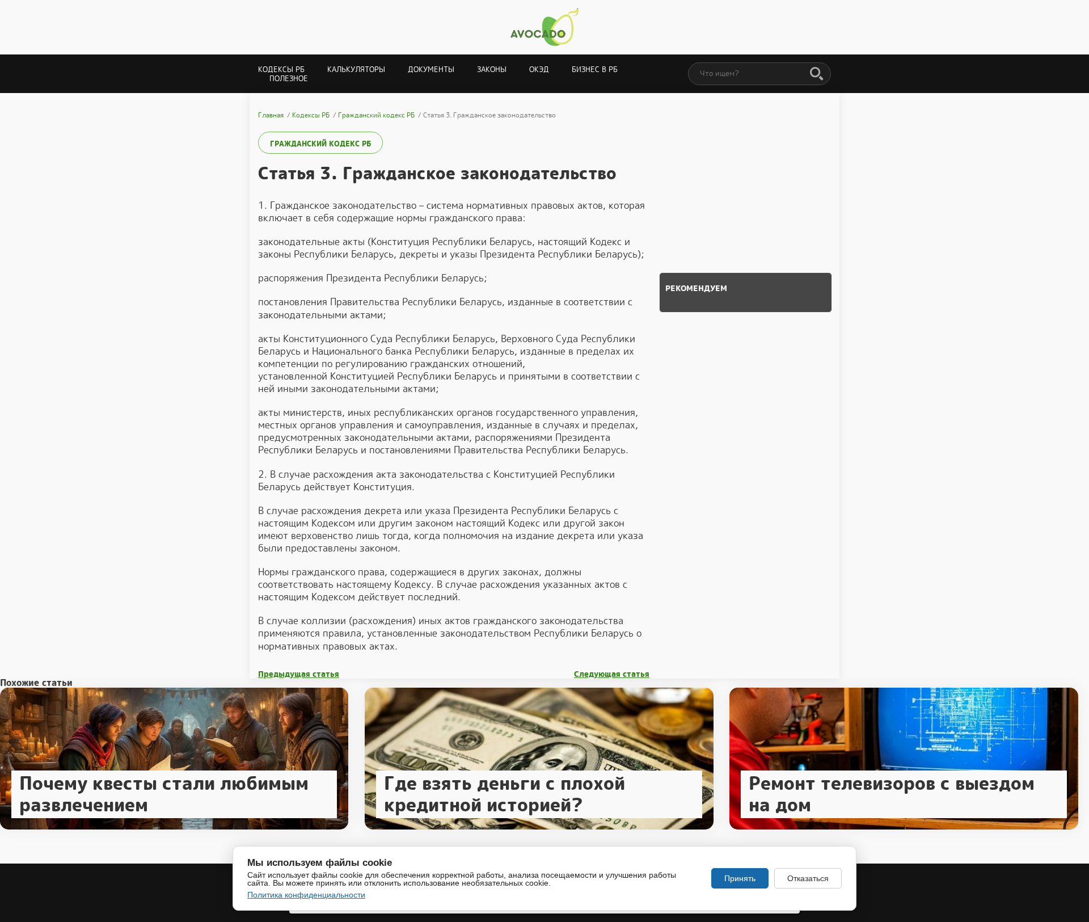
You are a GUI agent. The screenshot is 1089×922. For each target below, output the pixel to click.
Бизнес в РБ (595, 69)
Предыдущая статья (298, 674)
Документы (431, 69)
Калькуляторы (356, 69)
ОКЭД (539, 69)
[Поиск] (817, 74)
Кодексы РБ (281, 69)
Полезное (288, 78)
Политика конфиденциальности (306, 894)
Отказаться (808, 878)
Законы (491, 69)
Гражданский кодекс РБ (320, 143)
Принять (739, 878)
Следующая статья (611, 674)
